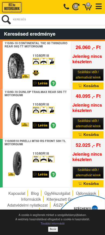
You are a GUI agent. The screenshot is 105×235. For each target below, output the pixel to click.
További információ (53, 223)
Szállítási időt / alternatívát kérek (88, 74)
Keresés (19, 19)
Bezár (53, 229)
